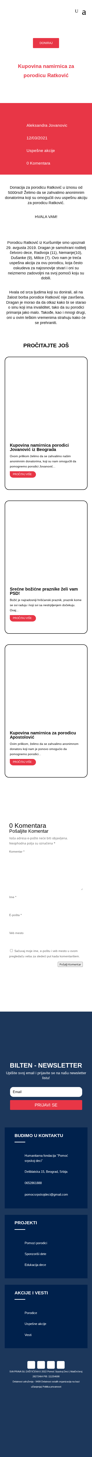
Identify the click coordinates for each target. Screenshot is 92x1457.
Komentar (16, 851)
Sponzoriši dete (35, 1254)
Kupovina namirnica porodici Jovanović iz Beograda (39, 447)
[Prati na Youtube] (61, 1365)
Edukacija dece (35, 1265)
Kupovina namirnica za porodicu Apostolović (43, 735)
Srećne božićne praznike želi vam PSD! (44, 591)
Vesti (28, 1335)
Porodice (31, 1313)
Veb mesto (16, 933)
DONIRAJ (46, 43)
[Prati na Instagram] (41, 1365)
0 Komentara (38, 163)
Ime (12, 897)
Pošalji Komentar (70, 964)
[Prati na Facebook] (31, 1365)
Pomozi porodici (36, 1243)
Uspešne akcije (41, 150)
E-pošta (15, 915)
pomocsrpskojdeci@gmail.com (46, 1194)
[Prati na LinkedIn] (51, 1365)
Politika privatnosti (52, 1386)
